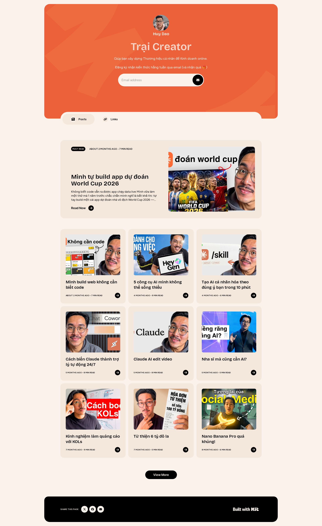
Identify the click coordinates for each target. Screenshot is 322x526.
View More (161, 475)
